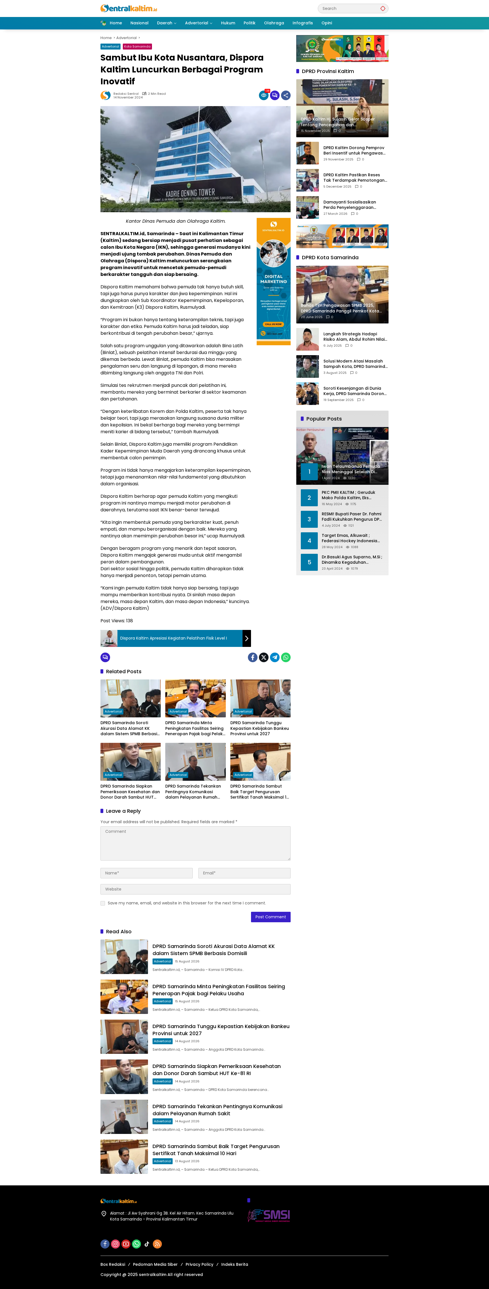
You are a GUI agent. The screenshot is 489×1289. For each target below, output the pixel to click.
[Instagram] (115, 1244)
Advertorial (110, 46)
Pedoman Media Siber (155, 1264)
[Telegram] (275, 657)
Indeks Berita (234, 1264)
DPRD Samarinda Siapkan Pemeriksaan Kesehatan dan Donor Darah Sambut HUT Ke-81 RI (130, 792)
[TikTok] (146, 1244)
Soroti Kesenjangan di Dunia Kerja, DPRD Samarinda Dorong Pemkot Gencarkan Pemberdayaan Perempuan (355, 391)
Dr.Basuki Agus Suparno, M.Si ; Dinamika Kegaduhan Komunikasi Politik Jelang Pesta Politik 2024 (352, 559)
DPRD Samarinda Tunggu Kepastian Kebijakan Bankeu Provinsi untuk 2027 (259, 728)
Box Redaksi (112, 1264)
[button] (383, 8)
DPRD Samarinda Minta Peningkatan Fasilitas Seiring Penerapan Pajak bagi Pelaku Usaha (195, 728)
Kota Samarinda (137, 46)
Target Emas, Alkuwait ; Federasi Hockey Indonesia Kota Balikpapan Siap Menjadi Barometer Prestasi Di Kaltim (352, 538)
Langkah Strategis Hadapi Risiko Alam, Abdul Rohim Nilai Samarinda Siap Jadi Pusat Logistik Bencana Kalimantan (354, 336)
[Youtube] (125, 1244)
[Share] (286, 95)
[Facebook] (253, 657)
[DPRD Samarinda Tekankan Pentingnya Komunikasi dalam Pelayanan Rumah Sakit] (195, 762)
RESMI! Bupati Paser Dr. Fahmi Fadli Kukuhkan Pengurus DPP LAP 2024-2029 (351, 516)
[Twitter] (264, 657)
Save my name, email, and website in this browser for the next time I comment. (187, 903)
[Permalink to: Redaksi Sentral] (106, 95)
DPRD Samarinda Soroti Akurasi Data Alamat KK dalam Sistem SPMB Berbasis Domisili (129, 728)
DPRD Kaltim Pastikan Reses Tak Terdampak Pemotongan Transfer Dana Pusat (354, 177)
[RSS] (157, 1244)
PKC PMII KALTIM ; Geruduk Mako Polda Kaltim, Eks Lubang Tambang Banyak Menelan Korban (348, 495)
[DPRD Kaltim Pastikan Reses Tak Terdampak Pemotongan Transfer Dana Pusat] (307, 180)
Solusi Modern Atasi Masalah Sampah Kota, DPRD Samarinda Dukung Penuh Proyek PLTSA (355, 364)
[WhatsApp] (286, 657)
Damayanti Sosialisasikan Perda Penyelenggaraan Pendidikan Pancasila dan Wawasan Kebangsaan (349, 205)
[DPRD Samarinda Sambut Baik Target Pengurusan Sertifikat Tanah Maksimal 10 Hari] (260, 762)
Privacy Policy (199, 1264)
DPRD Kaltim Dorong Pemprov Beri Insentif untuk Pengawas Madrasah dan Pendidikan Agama (353, 150)
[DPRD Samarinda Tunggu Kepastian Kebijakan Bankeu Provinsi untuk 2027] (260, 698)
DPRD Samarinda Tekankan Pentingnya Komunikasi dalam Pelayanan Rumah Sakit (193, 792)
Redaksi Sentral (126, 93)
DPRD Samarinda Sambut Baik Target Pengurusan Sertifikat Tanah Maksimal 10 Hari (259, 792)
